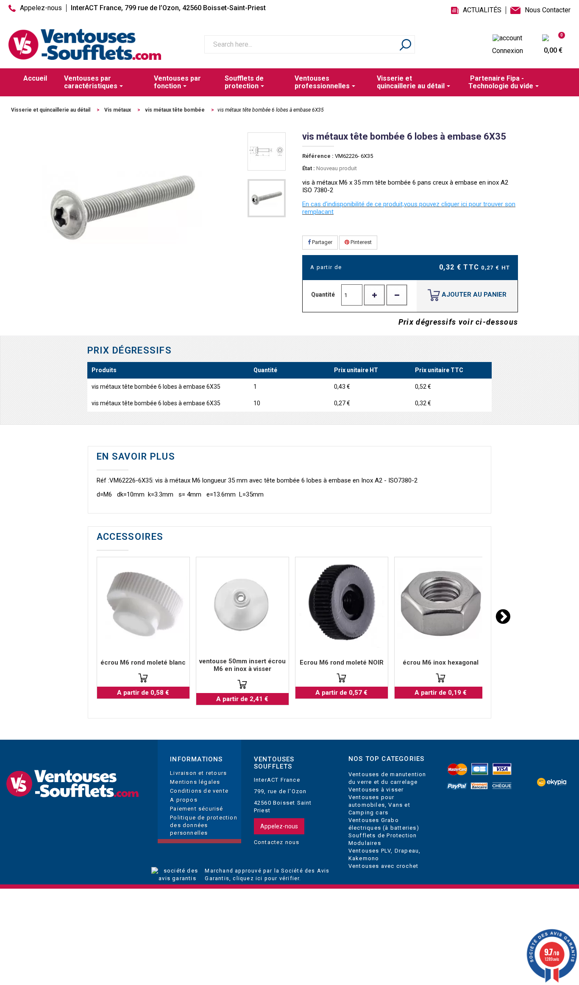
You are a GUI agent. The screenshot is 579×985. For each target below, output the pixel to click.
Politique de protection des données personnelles (203, 825)
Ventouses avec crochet (383, 866)
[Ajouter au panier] (143, 678)
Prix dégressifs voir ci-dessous (458, 321)
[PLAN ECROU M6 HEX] (441, 603)
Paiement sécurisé (196, 808)
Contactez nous (277, 842)
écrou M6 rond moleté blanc (143, 662)
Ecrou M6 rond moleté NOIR (342, 662)
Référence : (318, 156)
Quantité (323, 294)
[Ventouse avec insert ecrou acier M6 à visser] (242, 603)
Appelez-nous (41, 8)
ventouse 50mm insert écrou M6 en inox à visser (242, 665)
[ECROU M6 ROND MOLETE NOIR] (341, 603)
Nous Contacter (548, 10)
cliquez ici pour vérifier (266, 878)
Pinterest (360, 242)
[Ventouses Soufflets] (72, 783)
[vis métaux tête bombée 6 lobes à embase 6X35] (266, 151)
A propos (184, 800)
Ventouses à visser (376, 789)
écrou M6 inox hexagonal (441, 662)
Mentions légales (195, 782)
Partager (321, 242)
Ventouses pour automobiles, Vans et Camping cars (379, 805)
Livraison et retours (198, 773)
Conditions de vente (199, 791)
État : (308, 168)
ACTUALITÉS (482, 10)
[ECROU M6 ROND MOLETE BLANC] (143, 603)
